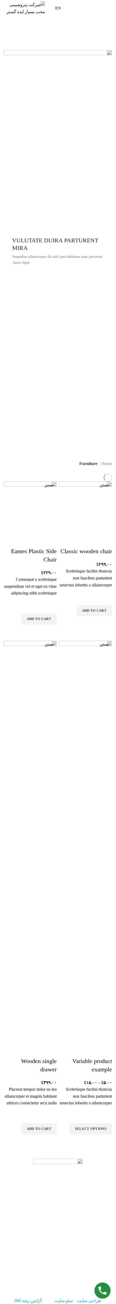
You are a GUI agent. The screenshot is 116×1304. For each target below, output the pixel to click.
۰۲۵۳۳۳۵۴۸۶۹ (76, 1277)
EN (58, 8)
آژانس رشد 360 (28, 1300)
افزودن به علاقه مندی (105, 598)
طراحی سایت (89, 1300)
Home (106, 463)
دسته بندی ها (97, 47)
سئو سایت (63, 1300)
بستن (104, 485)
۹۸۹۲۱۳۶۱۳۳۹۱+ (56, 1271)
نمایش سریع (105, 623)
